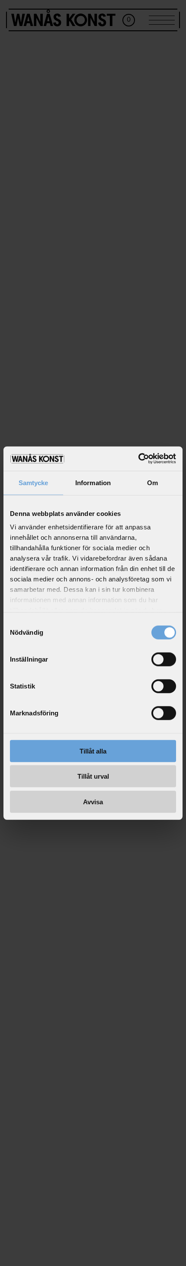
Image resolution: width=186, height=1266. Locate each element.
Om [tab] (152, 482)
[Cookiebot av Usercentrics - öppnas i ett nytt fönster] (138, 458)
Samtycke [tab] (33, 482)
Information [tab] (93, 482)
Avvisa (93, 801)
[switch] (163, 659)
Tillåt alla (93, 750)
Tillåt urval (93, 776)
